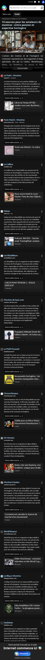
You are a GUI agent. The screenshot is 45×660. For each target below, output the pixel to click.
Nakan (7, 211)
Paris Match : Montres (14, 120)
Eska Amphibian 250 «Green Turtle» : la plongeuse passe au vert (27, 607)
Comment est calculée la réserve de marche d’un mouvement (21, 515)
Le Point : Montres (12, 76)
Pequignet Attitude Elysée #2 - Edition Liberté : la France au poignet (28, 333)
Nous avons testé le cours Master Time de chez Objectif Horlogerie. (27, 195)
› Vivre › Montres (14, 122)
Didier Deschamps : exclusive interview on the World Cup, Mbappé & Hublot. (27, 560)
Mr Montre (9, 438)
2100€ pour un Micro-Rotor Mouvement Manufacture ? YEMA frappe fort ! (27, 422)
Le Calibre (8, 164)
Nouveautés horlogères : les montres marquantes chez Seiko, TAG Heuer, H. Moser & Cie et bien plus (27, 378)
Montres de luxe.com (14, 300)
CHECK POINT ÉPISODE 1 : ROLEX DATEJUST (20, 284)
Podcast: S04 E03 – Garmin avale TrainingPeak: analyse (26, 239)
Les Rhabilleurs (11, 256)
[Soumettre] (41, 7)
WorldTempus (10, 532)
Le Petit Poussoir (12, 349)
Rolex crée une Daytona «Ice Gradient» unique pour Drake (27, 466)
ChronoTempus (11, 394)
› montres (10, 78)
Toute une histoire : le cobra (27, 147)
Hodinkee (8, 623)
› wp (8, 213)
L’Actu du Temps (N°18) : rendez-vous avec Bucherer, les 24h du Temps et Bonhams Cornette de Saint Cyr (27, 104)
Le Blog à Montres (12, 576)
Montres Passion (12, 482)
